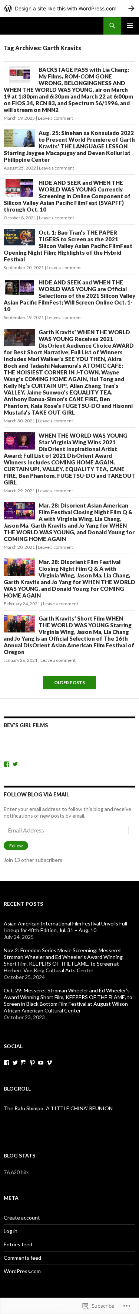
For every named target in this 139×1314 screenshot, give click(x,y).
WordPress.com (22, 1271)
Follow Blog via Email (36, 794)
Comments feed (22, 1258)
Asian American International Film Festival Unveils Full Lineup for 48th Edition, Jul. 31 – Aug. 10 (65, 926)
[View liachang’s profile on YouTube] (41, 1063)
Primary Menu (130, 26)
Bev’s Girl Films (26, 725)
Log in (10, 1231)
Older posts (69, 682)
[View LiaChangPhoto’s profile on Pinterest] (32, 1063)
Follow (16, 845)
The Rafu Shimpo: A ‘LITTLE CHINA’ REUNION (58, 1108)
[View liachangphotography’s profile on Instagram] (24, 1063)
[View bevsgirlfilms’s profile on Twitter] (15, 764)
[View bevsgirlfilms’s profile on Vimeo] (49, 1063)
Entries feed (18, 1244)
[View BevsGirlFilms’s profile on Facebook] (7, 764)
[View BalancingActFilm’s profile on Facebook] (7, 1063)
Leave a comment (55, 118)
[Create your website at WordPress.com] (69, 8)
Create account (22, 1217)
